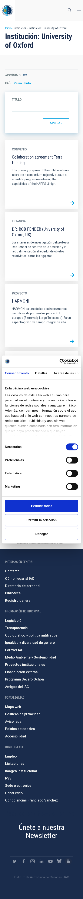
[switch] (72, 460)
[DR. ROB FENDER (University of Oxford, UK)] (72, 275)
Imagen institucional (21, 771)
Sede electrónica (18, 786)
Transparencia (16, 628)
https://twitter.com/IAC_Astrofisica (14, 861)
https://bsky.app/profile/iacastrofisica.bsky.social (59, 861)
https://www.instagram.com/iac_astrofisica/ (32, 861)
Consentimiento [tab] (17, 373)
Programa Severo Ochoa (24, 679)
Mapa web (13, 707)
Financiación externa (21, 672)
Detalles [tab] (41, 373)
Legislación (14, 621)
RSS (8, 778)
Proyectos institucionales (25, 665)
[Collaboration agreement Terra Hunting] (72, 203)
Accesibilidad (15, 736)
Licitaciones (14, 764)
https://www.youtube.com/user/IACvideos (50, 861)
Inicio (8, 28)
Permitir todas (41, 506)
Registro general (18, 601)
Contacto (12, 571)
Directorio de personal (22, 586)
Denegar (41, 534)
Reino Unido (22, 83)
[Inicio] (7, 10)
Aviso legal (13, 722)
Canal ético (14, 793)
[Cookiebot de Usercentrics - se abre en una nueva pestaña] (59, 361)
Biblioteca (13, 593)
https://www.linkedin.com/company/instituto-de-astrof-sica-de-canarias (41, 861)
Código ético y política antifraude (31, 635)
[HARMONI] (72, 341)
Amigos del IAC (17, 687)
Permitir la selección (41, 520)
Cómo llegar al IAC (19, 579)
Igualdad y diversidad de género (30, 643)
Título (17, 99)
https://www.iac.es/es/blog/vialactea (68, 861)
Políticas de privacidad (22, 714)
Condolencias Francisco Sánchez (31, 800)
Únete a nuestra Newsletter (41, 831)
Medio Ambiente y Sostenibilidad (30, 657)
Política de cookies (20, 729)
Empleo (11, 756)
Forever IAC (14, 650)
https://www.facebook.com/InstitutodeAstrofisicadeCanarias (23, 861)
